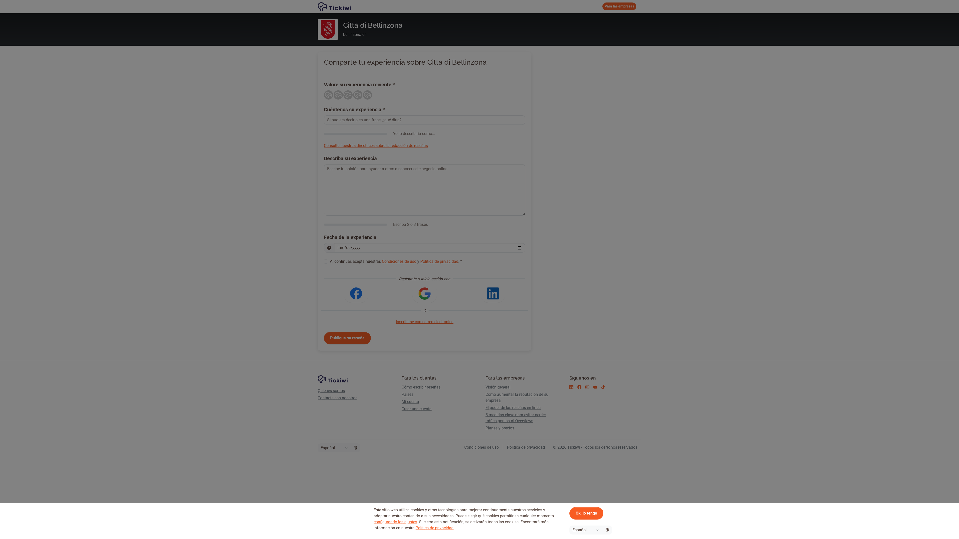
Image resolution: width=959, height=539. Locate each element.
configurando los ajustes (395, 522)
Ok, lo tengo (586, 513)
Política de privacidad (435, 528)
